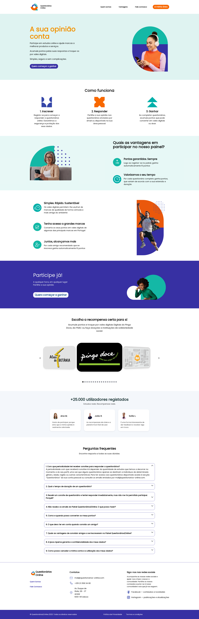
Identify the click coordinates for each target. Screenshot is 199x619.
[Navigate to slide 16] (114, 382)
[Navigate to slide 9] (99, 382)
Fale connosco (141, 7)
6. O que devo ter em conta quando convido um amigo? (72, 524)
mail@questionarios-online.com (130, 477)
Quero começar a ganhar (44, 66)
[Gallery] (99, 356)
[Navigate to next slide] (158, 358)
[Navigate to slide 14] (110, 382)
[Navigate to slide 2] (85, 382)
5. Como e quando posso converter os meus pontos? (71, 515)
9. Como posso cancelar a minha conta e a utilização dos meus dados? (79, 551)
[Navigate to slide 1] (83, 382)
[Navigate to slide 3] (87, 382)
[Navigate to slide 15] (112, 382)
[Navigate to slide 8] (97, 382)
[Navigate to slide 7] (95, 382)
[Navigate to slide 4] (89, 382)
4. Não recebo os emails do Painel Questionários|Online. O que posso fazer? (81, 507)
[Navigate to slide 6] (93, 382)
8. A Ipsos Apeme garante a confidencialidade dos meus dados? (76, 542)
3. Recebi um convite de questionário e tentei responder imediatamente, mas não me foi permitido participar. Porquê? (97, 496)
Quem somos (105, 7)
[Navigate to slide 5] (91, 382)
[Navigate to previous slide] (40, 358)
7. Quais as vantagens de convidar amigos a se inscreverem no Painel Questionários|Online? (89, 533)
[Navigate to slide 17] (116, 382)
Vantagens (123, 7)
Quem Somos (35, 581)
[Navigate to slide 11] (104, 382)
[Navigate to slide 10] (102, 382)
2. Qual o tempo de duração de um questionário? (69, 486)
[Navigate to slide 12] (106, 382)
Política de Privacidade (112, 614)
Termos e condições (134, 614)
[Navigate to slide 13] (108, 382)
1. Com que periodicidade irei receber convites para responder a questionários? (83, 466)
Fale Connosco (36, 586)
